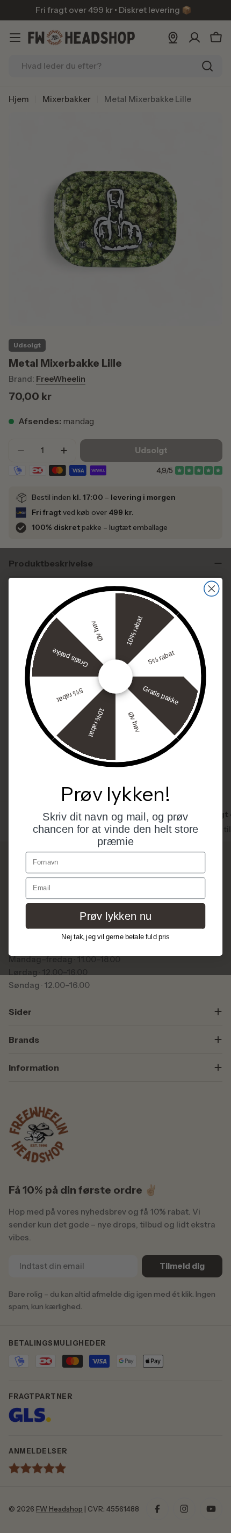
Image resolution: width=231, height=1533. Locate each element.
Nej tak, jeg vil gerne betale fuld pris (115, 936)
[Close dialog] (211, 588)
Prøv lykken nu (115, 915)
